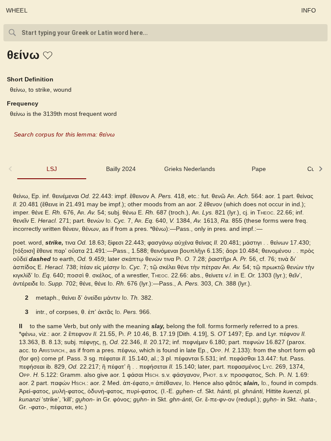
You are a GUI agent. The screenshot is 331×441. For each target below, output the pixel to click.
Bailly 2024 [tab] (121, 168)
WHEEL (17, 10)
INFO (308, 10)
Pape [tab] (259, 168)
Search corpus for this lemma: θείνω (64, 134)
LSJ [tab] (52, 168)
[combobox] (165, 32)
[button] (48, 56)
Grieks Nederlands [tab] (189, 168)
